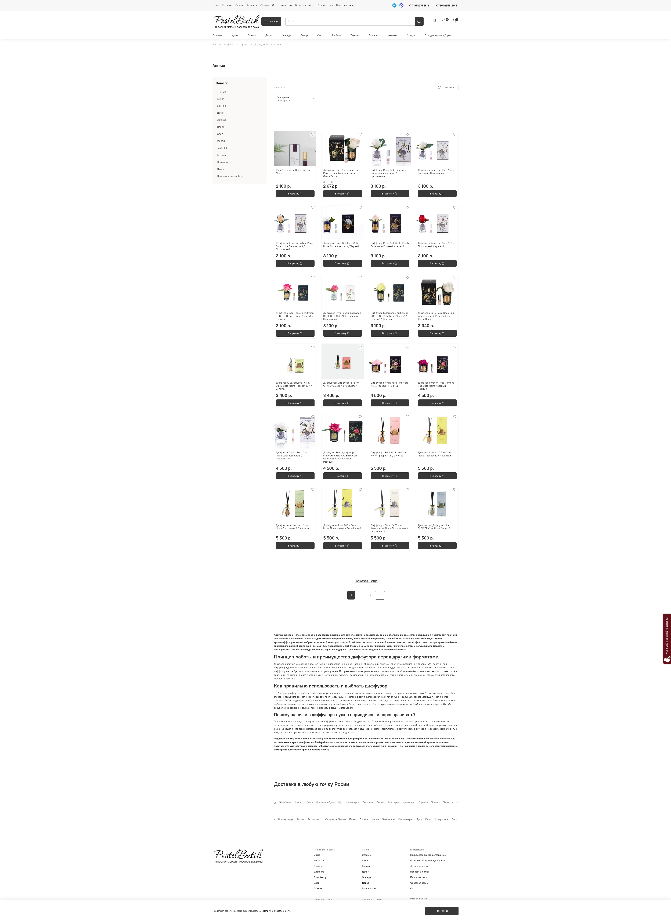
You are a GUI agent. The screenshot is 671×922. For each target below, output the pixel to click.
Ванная (252, 35)
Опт (274, 5)
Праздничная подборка (438, 35)
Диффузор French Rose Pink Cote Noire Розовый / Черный (389, 384)
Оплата (239, 5)
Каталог (274, 21)
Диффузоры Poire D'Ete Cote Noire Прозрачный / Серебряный (342, 527)
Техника (355, 35)
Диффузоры (261, 44)
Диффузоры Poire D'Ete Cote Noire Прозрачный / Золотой (434, 454)
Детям (268, 35)
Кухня (235, 35)
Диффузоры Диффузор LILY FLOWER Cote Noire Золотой (434, 527)
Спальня (217, 35)
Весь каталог (369, 888)
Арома (244, 44)
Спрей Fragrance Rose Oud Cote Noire (294, 171)
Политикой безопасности (276, 910)
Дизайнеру (286, 5)
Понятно (442, 911)
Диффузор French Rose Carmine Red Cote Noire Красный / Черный (436, 385)
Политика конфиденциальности (428, 860)
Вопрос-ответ (325, 5)
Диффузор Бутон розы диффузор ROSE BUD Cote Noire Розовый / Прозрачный (342, 316)
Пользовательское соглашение (428, 854)
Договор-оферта (419, 866)
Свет (320, 35)
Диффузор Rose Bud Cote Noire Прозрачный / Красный (436, 245)
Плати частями (344, 5)
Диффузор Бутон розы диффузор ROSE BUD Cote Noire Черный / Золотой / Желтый (389, 316)
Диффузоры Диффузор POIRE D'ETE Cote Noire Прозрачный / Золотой (294, 385)
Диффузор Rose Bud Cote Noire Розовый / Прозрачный (436, 171)
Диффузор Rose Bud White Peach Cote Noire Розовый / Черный (390, 245)
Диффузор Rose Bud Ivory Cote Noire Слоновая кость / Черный (341, 245)
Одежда (286, 35)
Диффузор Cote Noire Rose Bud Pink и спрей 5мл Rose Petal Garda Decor (341, 173)
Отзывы (264, 5)
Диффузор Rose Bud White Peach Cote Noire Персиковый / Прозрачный (295, 246)
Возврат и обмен (304, 5)
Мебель (336, 35)
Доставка (227, 5)
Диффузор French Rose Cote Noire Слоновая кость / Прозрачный (292, 455)
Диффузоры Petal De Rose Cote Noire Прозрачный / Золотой (389, 454)
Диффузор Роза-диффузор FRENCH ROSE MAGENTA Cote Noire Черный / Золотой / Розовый (340, 457)
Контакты (252, 5)
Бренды (373, 35)
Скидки (411, 35)
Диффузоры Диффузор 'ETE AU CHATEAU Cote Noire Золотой (341, 384)
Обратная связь (419, 882)
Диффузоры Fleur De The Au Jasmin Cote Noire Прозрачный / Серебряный (389, 528)
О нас (215, 5)
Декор (304, 35)
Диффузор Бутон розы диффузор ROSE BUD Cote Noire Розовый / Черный (295, 316)
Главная (216, 44)
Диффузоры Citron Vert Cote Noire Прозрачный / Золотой (292, 527)
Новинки (392, 35)
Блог (316, 882)
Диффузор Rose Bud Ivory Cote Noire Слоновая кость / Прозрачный (388, 173)
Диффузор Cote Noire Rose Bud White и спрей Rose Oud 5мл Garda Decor (436, 316)
